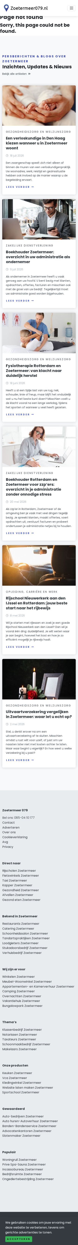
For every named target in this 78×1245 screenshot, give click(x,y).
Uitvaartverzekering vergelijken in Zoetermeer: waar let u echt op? (39, 714)
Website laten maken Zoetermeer (27, 1087)
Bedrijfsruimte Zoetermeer (22, 1174)
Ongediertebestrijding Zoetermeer (28, 1179)
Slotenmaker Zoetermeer (21, 1136)
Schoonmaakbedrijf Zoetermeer (26, 1044)
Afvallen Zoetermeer (17, 895)
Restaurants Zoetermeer (20, 923)
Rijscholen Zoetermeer (19, 870)
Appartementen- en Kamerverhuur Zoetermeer (38, 986)
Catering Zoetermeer (18, 928)
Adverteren (11, 827)
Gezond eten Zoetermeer (21, 900)
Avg (5, 842)
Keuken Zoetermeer (17, 1073)
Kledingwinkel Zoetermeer (21, 1083)
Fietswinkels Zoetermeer (20, 875)
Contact (8, 822)
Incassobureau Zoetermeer (22, 1169)
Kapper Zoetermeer (17, 885)
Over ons (9, 832)
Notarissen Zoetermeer (19, 1034)
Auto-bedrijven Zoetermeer (23, 1116)
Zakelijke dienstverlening (30, 245)
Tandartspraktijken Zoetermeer (26, 938)
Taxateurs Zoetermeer (19, 1039)
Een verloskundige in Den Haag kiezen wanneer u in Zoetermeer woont (36, 143)
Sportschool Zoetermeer (20, 1092)
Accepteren (18, 1239)
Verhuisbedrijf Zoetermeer (22, 953)
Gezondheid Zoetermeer (20, 890)
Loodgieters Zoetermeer (20, 943)
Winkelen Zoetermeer (18, 976)
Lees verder (18, 187)
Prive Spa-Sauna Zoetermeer (24, 1164)
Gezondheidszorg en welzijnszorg (38, 132)
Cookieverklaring (14, 837)
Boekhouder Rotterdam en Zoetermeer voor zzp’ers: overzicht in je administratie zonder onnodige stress (33, 487)
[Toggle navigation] (71, 8)
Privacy (7, 847)
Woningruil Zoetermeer (19, 1160)
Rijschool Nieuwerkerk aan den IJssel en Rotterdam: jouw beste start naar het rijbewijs (36, 603)
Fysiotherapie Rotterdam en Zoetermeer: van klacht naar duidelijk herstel (34, 370)
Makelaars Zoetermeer (19, 1049)
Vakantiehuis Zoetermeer (21, 1001)
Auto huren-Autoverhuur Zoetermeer (30, 1121)
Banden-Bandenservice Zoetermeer (29, 1126)
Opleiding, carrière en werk (32, 592)
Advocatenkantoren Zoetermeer (26, 1131)
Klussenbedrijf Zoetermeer (22, 1029)
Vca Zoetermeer (14, 1078)
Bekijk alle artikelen (14, 74)
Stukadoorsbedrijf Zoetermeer (25, 948)
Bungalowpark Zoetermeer (22, 1006)
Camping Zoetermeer (18, 991)
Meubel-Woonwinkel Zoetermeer (27, 981)
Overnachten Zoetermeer (21, 996)
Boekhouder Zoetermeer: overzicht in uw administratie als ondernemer (38, 256)
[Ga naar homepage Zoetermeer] (25, 8)
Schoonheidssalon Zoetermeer (25, 933)
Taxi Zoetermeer (14, 880)
